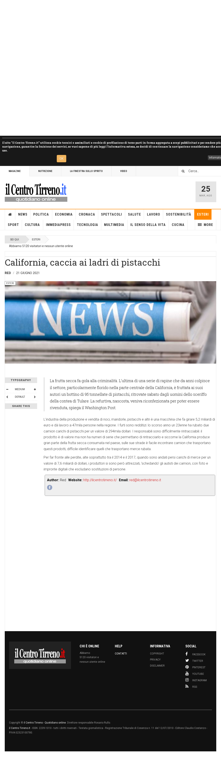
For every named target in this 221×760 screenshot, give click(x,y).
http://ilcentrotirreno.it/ (100, 480)
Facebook (198, 654)
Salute (134, 214)
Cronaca (87, 214)
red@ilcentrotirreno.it (145, 480)
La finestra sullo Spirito (86, 171)
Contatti (121, 653)
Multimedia (114, 225)
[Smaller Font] (7, 389)
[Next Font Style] (34, 396)
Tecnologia (87, 225)
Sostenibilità (178, 214)
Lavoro (153, 214)
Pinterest (198, 667)
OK (61, 158)
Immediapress (58, 225)
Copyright (157, 653)
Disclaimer (157, 665)
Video (123, 171)
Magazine (15, 171)
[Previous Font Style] (7, 396)
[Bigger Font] (34, 389)
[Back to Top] (4, 755)
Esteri (203, 214)
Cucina (178, 225)
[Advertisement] (110, 68)
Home (10, 214)
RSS (194, 686)
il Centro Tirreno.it (19, 728)
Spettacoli (111, 214)
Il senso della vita (148, 225)
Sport (13, 225)
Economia (64, 214)
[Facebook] (49, 487)
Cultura (32, 225)
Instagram (199, 680)
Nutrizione (45, 171)
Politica (41, 214)
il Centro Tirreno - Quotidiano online (45, 722)
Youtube (198, 673)
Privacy (155, 659)
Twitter (197, 660)
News (22, 214)
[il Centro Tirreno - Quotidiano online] (36, 191)
